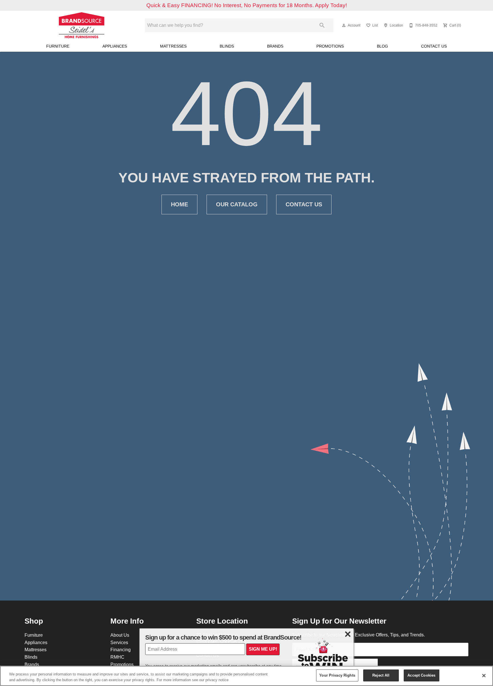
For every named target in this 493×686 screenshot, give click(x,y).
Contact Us (434, 46)
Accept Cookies (421, 675)
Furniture (57, 46)
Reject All (380, 675)
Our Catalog (237, 204)
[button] (343, 25)
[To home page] (81, 25)
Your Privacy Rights (337, 675)
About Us (119, 635)
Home (179, 204)
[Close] (484, 675)
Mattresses (173, 46)
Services (119, 642)
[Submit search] (322, 25)
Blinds (227, 46)
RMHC (117, 656)
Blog (382, 46)
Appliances (114, 46)
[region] (246, 676)
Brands (275, 46)
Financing (120, 649)
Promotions (330, 46)
